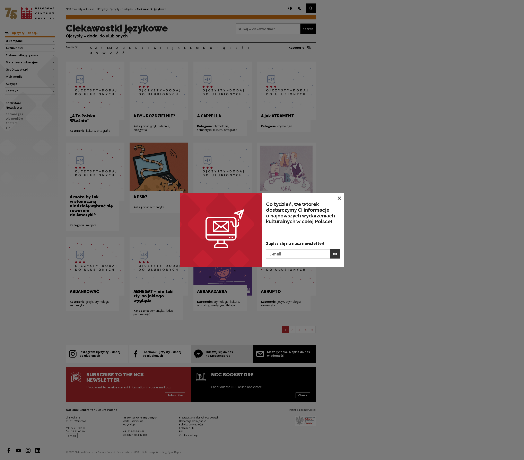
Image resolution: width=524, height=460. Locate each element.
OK (335, 254)
